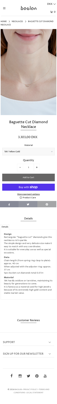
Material (28, 145)
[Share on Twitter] (28, 204)
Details (5, 226)
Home (4, 21)
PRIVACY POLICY (30, 389)
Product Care (29, 197)
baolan (18, 389)
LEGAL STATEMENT (34, 392)
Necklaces (17, 21)
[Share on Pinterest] (46, 204)
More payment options (28, 194)
